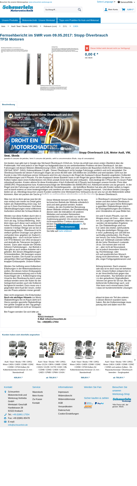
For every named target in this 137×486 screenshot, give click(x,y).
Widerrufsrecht (65, 395)
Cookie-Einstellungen (68, 414)
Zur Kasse (37, 399)
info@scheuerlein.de (18, 425)
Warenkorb (37, 392)
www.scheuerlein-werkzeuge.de (40, 2)
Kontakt (36, 403)
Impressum (63, 392)
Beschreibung (8, 104)
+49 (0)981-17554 (20, 414)
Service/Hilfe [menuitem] (126, 2)
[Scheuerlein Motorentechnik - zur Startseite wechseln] (17, 9)
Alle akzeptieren (67, 227)
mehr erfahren (65, 231)
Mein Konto (37, 395)
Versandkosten (65, 406)
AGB (60, 403)
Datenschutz (64, 410)
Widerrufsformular (66, 399)
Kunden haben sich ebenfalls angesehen (21, 335)
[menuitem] (63, 9)
